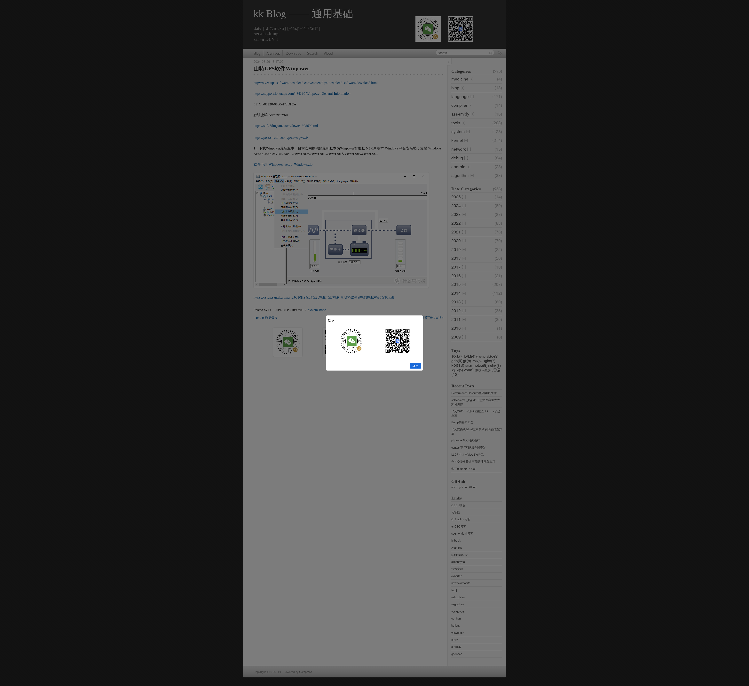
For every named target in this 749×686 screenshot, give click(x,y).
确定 (415, 366)
